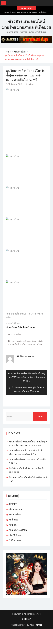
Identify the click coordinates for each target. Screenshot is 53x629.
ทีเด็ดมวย (13, 519)
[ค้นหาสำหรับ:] (26, 416)
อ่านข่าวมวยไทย (34, 344)
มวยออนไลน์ (13, 344)
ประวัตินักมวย (15, 535)
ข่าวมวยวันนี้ (37, 341)
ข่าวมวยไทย (16, 334)
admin (31, 84)
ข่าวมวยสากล (15, 509)
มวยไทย (23, 344)
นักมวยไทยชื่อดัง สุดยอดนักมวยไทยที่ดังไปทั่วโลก (25, 13)
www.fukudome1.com (21, 341)
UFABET (13, 504)
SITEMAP (26, 619)
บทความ (13, 525)
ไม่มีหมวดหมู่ (15, 540)
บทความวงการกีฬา (18, 530)
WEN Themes (36, 625)
